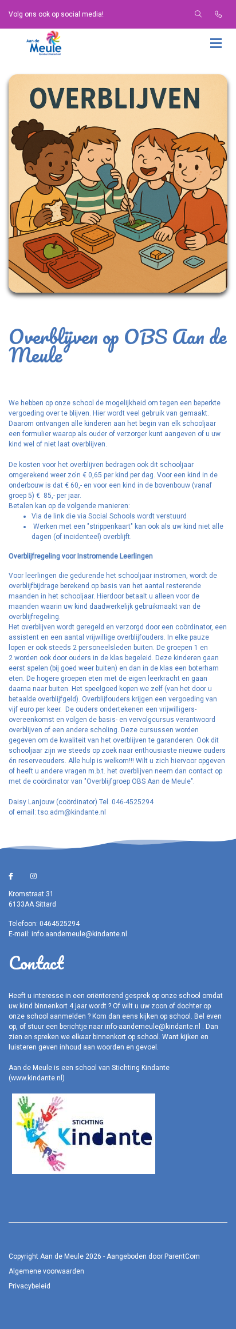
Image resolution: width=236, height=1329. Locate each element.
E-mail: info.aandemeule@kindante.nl (68, 934)
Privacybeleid (29, 1286)
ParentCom (182, 1256)
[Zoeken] (198, 14)
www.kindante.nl (36, 1078)
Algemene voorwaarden (46, 1271)
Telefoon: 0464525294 (44, 924)
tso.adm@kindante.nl (72, 812)
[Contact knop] (218, 14)
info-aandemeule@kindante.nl (152, 1027)
